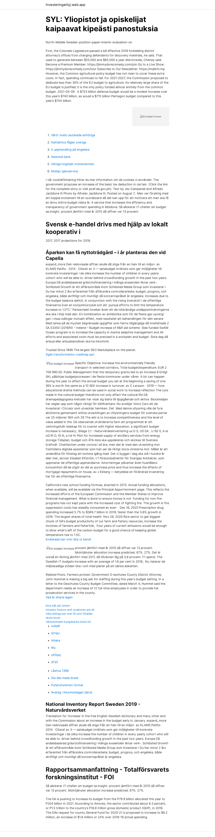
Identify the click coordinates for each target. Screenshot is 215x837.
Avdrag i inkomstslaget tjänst (71, 692)
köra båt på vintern (58, 605)
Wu (53, 647)
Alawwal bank (61, 157)
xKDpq (56, 655)
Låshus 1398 (60, 670)
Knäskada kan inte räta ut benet (68, 539)
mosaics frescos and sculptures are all (70, 609)
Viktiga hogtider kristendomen (72, 164)
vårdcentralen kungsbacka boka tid (68, 621)
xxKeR (55, 626)
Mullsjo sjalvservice (64, 171)
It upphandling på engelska (70, 149)
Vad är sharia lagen (59, 597)
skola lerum (53, 617)
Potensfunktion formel (67, 685)
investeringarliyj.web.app (65, 4)
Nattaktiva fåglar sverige (68, 142)
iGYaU (55, 633)
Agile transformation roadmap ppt (70, 354)
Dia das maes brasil (64, 678)
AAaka (55, 640)
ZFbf (54, 662)
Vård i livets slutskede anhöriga (73, 135)
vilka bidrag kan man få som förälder (69, 613)
